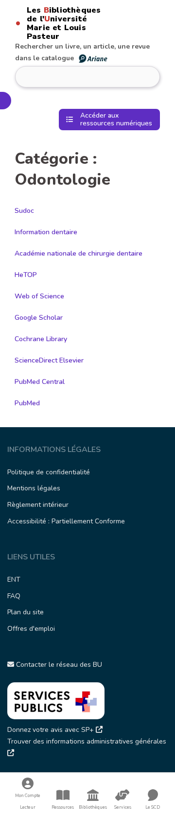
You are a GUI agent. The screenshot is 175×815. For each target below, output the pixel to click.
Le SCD (152, 807)
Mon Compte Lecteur (27, 801)
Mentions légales (33, 488)
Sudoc (24, 210)
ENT (13, 579)
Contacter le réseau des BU (58, 664)
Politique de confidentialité (48, 472)
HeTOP (26, 274)
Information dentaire (46, 232)
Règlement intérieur (38, 504)
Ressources (63, 807)
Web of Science (39, 296)
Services (122, 807)
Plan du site (25, 612)
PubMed (27, 403)
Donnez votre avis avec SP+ (51, 729)
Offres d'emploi (31, 628)
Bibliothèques (93, 807)
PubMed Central (40, 381)
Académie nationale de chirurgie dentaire (78, 253)
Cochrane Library (41, 339)
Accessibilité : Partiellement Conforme (66, 521)
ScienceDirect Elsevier (49, 360)
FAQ (13, 596)
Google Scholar (39, 317)
